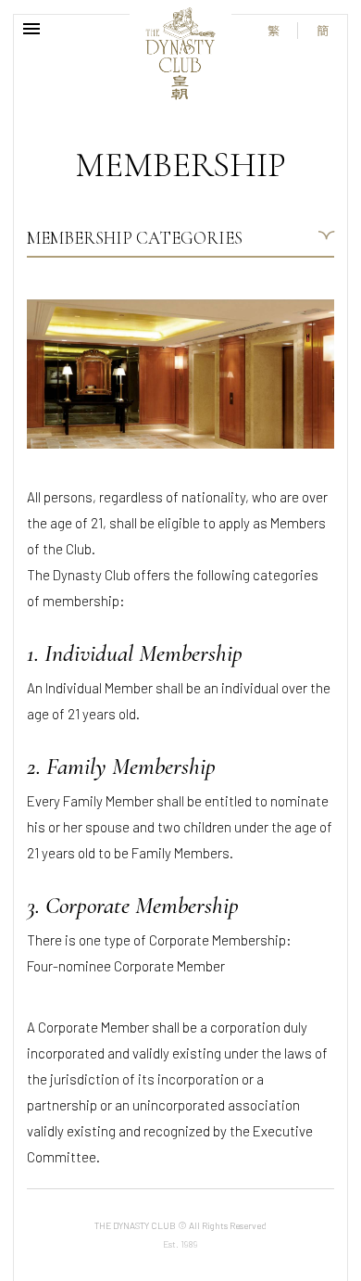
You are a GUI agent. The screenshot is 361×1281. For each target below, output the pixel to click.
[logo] (180, 54)
